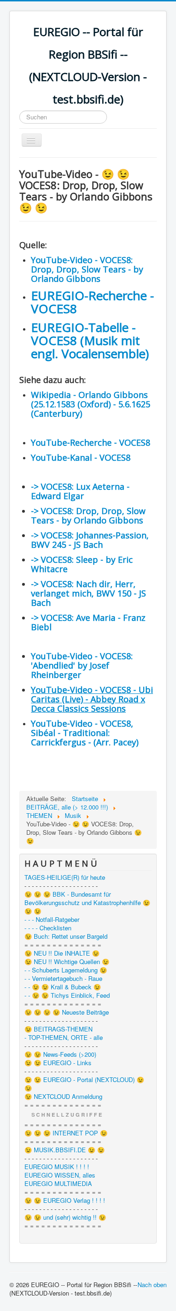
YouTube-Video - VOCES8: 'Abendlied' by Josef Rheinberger (82, 665)
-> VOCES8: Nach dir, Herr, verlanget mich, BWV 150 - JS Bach (88, 593)
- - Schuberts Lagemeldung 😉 (65, 970)
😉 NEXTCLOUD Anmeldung (63, 1096)
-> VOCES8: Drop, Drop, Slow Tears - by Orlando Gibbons (88, 515)
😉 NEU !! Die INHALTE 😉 (61, 953)
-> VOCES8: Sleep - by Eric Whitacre (82, 564)
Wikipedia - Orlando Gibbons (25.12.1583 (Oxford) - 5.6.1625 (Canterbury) (90, 404)
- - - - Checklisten (47, 928)
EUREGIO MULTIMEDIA (58, 1183)
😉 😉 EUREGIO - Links (58, 1063)
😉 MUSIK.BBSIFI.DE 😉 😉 (64, 1150)
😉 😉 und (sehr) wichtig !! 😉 (65, 1217)
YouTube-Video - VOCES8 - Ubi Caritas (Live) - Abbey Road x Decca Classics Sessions (92, 699)
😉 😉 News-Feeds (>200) (60, 1054)
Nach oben (152, 1284)
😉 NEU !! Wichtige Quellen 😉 (66, 961)
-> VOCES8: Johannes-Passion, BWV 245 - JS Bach (90, 540)
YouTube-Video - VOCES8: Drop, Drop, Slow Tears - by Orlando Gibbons (87, 269)
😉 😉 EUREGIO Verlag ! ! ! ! (64, 1200)
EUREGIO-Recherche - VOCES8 (92, 302)
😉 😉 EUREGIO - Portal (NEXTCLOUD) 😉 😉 (84, 1083)
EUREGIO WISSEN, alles (59, 1175)
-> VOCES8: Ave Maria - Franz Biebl (88, 622)
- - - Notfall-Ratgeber (51, 919)
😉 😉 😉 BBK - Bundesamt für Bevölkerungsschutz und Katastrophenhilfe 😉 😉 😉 (87, 902)
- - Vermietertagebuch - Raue (63, 978)
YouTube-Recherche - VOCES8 (90, 442)
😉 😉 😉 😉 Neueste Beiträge (66, 1012)
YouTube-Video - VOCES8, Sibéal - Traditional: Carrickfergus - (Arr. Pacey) (84, 733)
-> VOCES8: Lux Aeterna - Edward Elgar (80, 491)
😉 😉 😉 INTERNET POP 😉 (65, 1133)
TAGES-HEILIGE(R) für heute (64, 877)
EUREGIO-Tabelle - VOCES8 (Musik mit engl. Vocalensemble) (90, 340)
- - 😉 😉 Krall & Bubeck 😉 (62, 987)
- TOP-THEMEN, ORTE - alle (63, 1037)
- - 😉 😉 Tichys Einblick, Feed (67, 995)
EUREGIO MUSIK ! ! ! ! (56, 1167)
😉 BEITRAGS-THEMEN (58, 1029)
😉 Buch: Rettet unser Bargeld (65, 936)
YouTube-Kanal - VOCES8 (80, 457)
